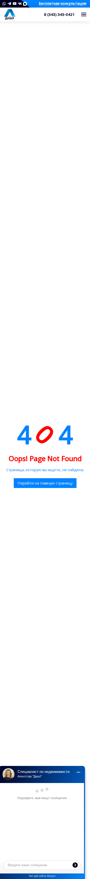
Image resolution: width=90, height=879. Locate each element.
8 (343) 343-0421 (59, 14)
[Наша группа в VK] (20, 4)
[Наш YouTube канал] (14, 4)
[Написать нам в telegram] (9, 4)
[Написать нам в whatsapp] (4, 4)
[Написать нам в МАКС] (25, 3)
